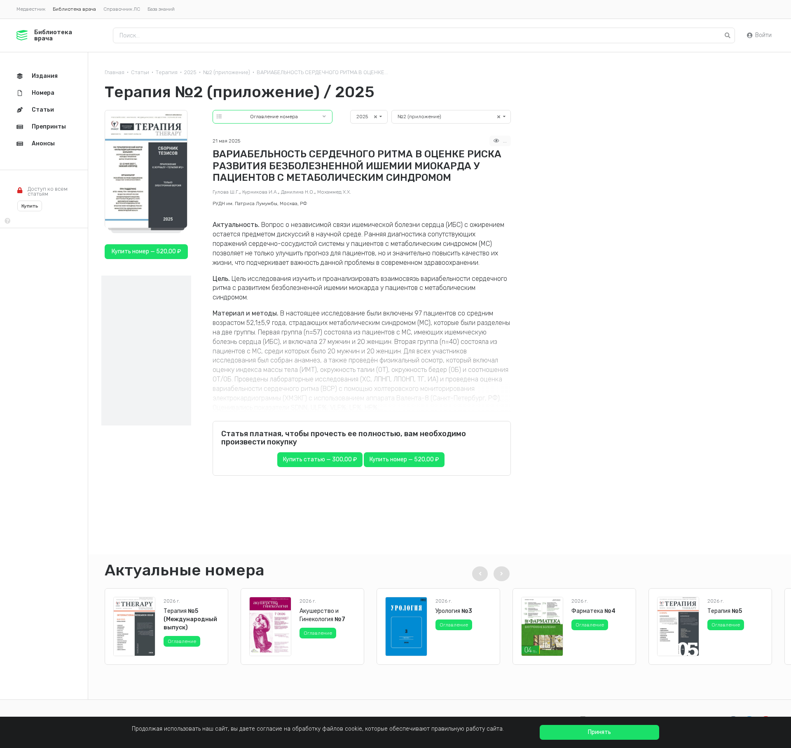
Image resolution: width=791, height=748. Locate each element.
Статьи (140, 72)
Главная (114, 72)
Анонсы (43, 143)
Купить (29, 206)
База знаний (161, 9)
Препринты (49, 126)
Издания (45, 75)
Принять (599, 732)
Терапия (167, 72)
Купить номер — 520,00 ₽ (404, 459)
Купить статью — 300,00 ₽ (320, 459)
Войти (763, 35)
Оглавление (182, 641)
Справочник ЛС (121, 9)
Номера (43, 92)
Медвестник (30, 9)
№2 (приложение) (226, 72)
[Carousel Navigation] (489, 573)
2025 (190, 72)
